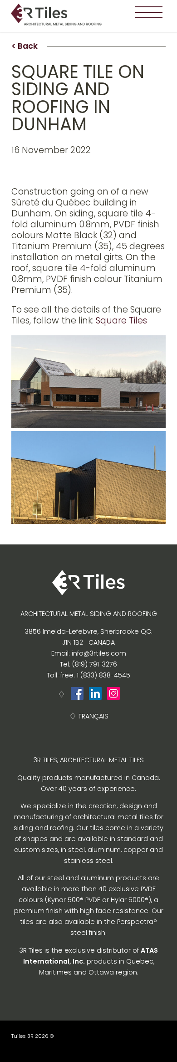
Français (93, 716)
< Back (24, 46)
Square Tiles (121, 320)
